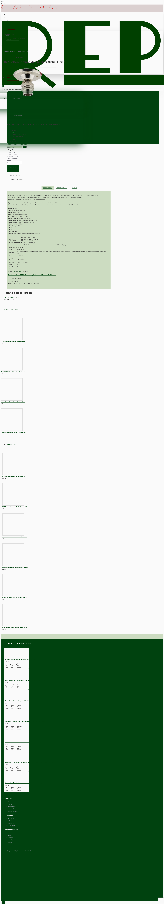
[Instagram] (9, 863)
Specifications (61, 188)
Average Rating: (16, 278)
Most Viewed (26, 643)
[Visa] (8, 873)
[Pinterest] (9, 868)
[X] (9, 859)
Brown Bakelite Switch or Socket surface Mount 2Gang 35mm (25, 783)
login (14, 271)
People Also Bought (11, 309)
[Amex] (8, 887)
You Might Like (11, 444)
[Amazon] (8, 896)
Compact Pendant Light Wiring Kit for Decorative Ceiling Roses (26, 721)
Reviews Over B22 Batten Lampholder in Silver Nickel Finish (32, 275)
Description (47, 188)
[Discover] (8, 891)
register (19, 271)
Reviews (74, 188)
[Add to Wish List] (3, 342)
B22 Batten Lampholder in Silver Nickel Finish (16, 51)
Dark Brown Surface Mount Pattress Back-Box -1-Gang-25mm (25, 742)
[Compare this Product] (9, 342)
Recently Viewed (14, 643)
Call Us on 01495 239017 (11, 297)
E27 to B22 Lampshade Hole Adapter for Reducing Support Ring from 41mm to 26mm (33, 762)
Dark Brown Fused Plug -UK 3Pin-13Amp (18, 701)
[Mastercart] (8, 878)
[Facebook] (9, 855)
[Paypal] (8, 882)
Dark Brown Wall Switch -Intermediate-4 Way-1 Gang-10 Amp (25, 680)
